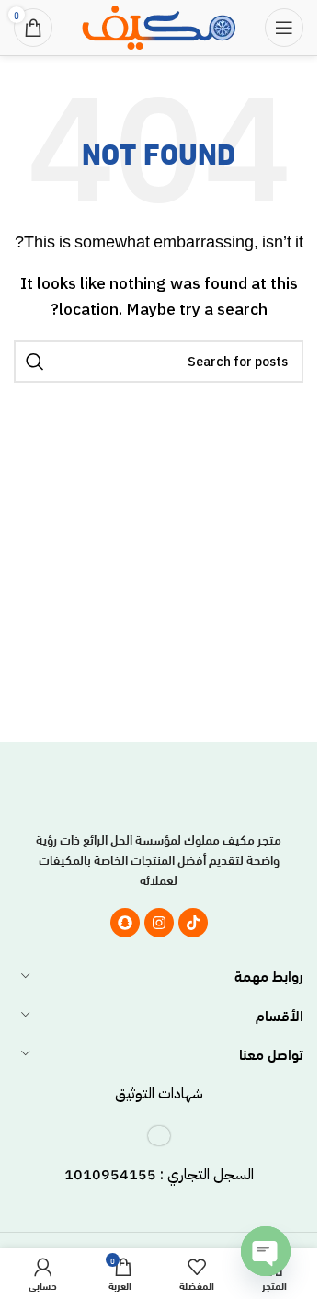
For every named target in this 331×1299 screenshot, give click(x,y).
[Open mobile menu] (284, 27)
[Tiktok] (193, 922)
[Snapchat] (125, 922)
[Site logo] (158, 24)
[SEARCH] (35, 361)
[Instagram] (159, 922)
